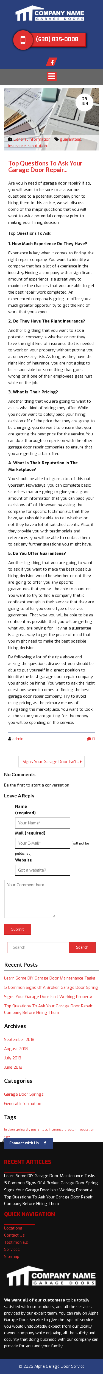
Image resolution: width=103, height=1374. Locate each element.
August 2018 (16, 1048)
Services (12, 1249)
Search (82, 947)
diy (28, 1129)
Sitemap (11, 1256)
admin (17, 739)
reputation (37, 146)
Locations (13, 1228)
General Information (32, 139)
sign (7, 1136)
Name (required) (25, 810)
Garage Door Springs (24, 1094)
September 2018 (19, 1039)
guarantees (70, 139)
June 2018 (13, 1067)
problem (71, 1129)
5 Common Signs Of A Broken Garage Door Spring (51, 987)
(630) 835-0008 (57, 39)
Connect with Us (24, 1143)
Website (23, 860)
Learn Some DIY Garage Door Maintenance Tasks (49, 978)
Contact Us (14, 1235)
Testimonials (16, 1242)
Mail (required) (30, 833)
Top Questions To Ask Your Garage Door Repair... (45, 166)
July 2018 (12, 1058)
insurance (17, 146)
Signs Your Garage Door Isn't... (50, 761)
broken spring (14, 1129)
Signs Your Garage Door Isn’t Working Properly (48, 996)
